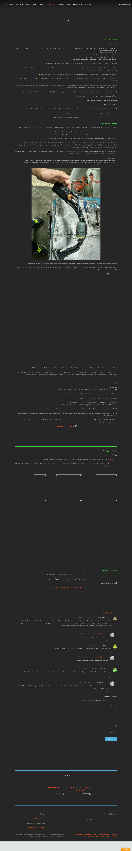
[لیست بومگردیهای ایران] (87, 793)
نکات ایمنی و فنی (78, 834)
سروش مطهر (100, 633)
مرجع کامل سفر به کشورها (53, 787)
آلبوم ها (108, 836)
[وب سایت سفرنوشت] (58, 793)
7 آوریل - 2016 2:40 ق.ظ (91, 645)
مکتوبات (102, 836)
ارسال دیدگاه (107, 613)
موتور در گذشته (94, 836)
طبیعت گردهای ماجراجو (124, 4)
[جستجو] (3, 4)
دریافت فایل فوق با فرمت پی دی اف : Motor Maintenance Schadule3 (66, 587)
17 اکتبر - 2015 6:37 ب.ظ (89, 668)
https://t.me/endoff (38, 818)
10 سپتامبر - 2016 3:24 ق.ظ (85, 617)
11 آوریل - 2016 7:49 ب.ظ (85, 657)
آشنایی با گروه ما (85, 836)
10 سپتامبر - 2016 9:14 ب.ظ (84, 633)
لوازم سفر (115, 836)
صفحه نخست (114, 834)
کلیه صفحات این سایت (104, 834)
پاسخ (110, 628)
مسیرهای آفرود (88, 834)
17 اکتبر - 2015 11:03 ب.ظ (85, 682)
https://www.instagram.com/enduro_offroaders (33, 827)
